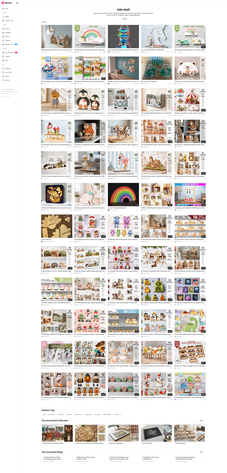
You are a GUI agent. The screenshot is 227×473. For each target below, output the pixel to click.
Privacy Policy (13, 91)
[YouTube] (9, 86)
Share (125, 19)
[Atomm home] (6, 3)
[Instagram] (6, 86)
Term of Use (5, 93)
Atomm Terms (5, 91)
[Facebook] (3, 86)
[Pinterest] (11, 86)
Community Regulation (8, 89)
